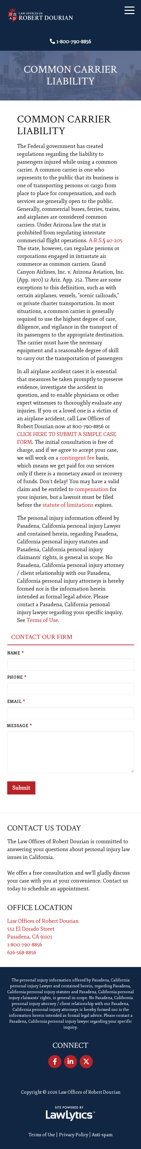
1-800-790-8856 (73, 41)
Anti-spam (102, 1135)
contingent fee (77, 458)
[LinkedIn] (70, 1061)
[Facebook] (54, 1061)
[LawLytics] (70, 1113)
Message (19, 725)
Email (16, 701)
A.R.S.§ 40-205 (105, 240)
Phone (17, 677)
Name (15, 653)
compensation (92, 489)
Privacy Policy (73, 1135)
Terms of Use (42, 620)
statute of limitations (68, 505)
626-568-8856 (21, 952)
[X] (86, 1061)
